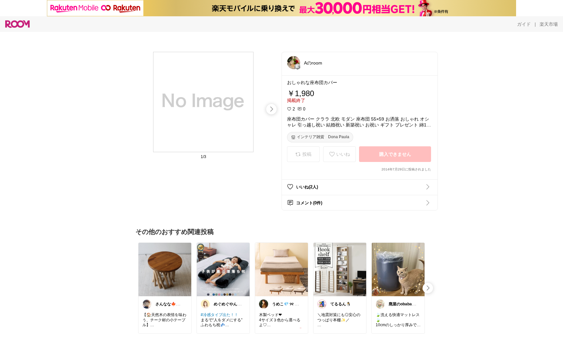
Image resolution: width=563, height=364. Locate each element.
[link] (164, 269)
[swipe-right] (271, 109)
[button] (293, 62)
